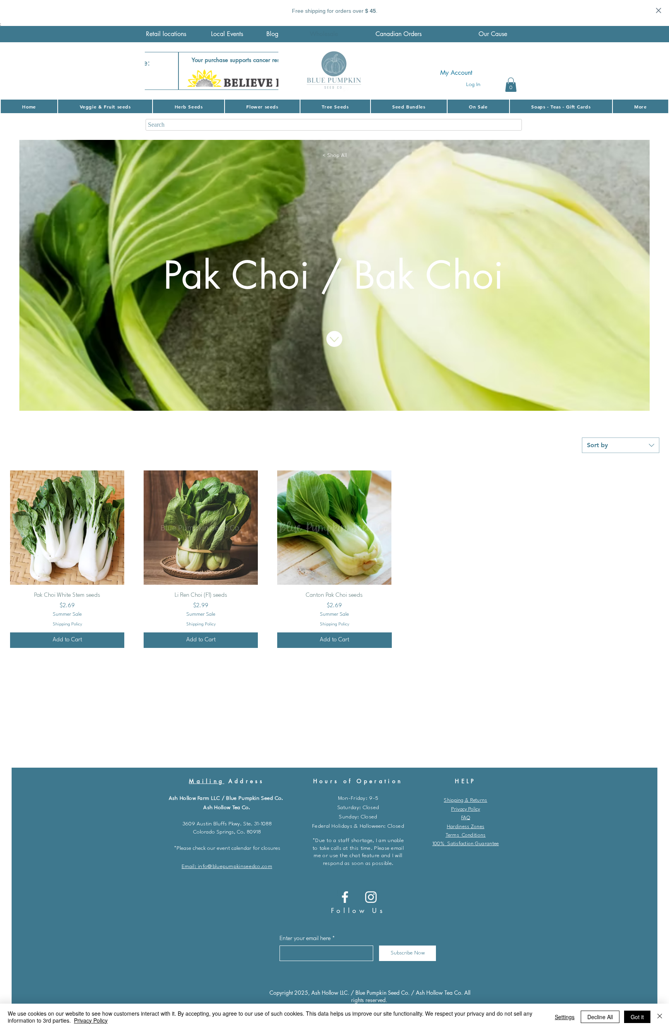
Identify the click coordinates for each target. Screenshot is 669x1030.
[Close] (659, 1017)
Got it (637, 1017)
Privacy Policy (465, 809)
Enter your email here (305, 939)
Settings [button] (565, 1017)
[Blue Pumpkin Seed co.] (345, 897)
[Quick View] (67, 527)
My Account (456, 73)
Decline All (600, 1017)
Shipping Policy (67, 624)
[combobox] (620, 445)
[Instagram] (371, 897)
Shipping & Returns (465, 800)
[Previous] (155, 71)
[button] (511, 85)
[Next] (267, 71)
